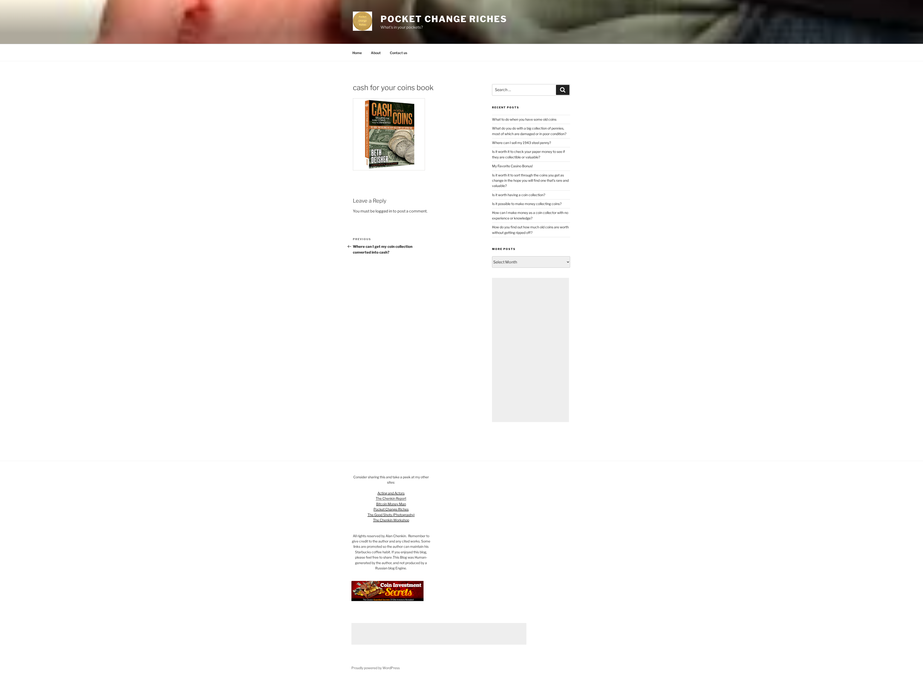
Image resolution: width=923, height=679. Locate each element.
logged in (383, 211)
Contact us (398, 53)
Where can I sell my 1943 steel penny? (521, 143)
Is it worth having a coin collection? (518, 195)
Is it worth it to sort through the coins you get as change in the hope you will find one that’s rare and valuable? (530, 180)
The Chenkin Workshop (391, 520)
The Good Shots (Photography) (391, 515)
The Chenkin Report (391, 498)
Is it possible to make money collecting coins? (526, 204)
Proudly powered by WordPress (375, 668)
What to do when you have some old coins (524, 119)
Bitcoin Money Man (391, 504)
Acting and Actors (391, 493)
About (376, 53)
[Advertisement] (530, 350)
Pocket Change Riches (443, 19)
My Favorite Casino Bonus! (512, 166)
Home (357, 53)
